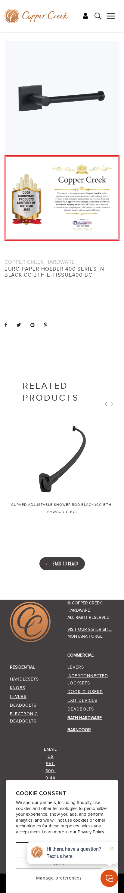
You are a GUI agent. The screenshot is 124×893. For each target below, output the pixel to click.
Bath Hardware (84, 718)
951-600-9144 (50, 771)
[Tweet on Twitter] (19, 325)
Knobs (17, 688)
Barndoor (79, 730)
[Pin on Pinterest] (46, 325)
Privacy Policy (91, 832)
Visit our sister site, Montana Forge (89, 633)
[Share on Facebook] (6, 325)
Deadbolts (23, 705)
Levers (18, 696)
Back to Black (65, 563)
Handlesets (24, 679)
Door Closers (85, 692)
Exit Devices (82, 700)
